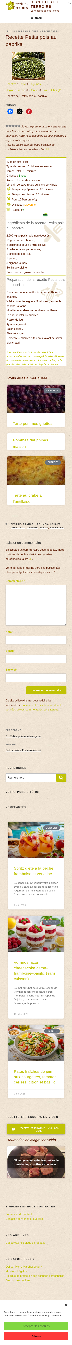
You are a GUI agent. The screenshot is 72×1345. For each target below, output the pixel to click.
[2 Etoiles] (9, 126)
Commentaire (15, 580)
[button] (66, 1305)
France (20, 90)
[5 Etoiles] (18, 126)
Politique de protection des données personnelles (35, 1275)
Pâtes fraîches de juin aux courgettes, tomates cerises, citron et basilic (35, 1076)
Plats (22, 84)
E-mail (11, 650)
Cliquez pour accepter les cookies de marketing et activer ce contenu (36, 1162)
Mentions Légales (16, 1271)
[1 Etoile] (7, 126)
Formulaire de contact (19, 1214)
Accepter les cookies (36, 1326)
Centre (34, 90)
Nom (9, 631)
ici (47, 149)
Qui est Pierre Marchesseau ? (24, 1266)
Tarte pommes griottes (32, 423)
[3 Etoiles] (12, 126)
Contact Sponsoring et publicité (24, 1218)
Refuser (36, 1336)
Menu (38, 17)
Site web (11, 669)
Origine (10, 90)
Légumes (35, 84)
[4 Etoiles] (15, 126)
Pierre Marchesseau (44, 31)
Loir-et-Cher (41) (53, 90)
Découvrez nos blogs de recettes (25, 1242)
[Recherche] (61, 778)
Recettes (11, 84)
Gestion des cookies (18, 1280)
